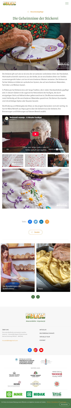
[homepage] (9, 3)
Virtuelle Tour (45, 337)
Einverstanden (64, 404)
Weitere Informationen (52, 402)
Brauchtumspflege (37, 12)
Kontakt (42, 340)
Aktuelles (43, 330)
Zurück (36, 232)
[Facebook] (30, 222)
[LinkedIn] (41, 222)
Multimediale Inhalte (47, 333)
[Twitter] (36, 222)
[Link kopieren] (47, 222)
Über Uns (5, 330)
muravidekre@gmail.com (10, 340)
